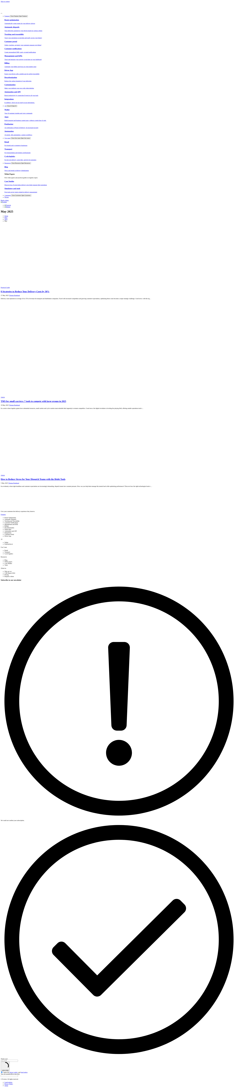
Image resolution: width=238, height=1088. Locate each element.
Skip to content (5, 1)
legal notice (24, 1072)
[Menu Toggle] (1, 13)
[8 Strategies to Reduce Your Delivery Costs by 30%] (48, 286)
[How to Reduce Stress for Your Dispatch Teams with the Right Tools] (48, 473)
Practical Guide (5, 287)
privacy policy (13, 1072)
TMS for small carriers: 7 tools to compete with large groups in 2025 (33, 401)
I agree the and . (15, 1072)
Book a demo (5, 200)
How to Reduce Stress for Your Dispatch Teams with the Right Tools (33, 479)
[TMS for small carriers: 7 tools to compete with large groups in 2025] (40, 395)
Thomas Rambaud (14, 295)
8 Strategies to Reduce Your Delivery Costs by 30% (25, 291)
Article (3, 397)
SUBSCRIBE (5, 1070)
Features (3, 514)
